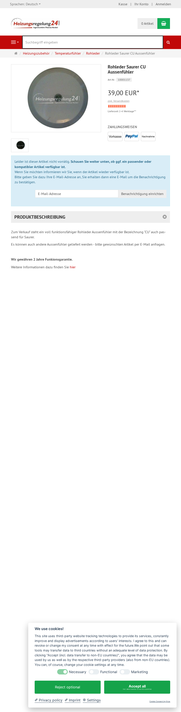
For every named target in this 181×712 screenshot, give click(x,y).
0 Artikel (147, 23)
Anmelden (163, 4)
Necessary (77, 672)
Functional (108, 672)
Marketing (139, 672)
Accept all (137, 687)
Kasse (123, 4)
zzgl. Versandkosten (119, 100)
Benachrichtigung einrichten (142, 193)
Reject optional (67, 687)
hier (72, 267)
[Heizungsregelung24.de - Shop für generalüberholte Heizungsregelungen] (35, 23)
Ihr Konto (141, 4)
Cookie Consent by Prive (159, 702)
